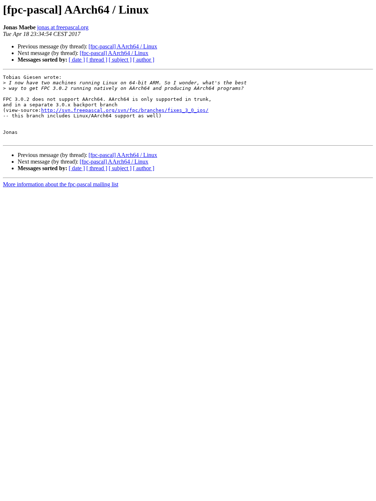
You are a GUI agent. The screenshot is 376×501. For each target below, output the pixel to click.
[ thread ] (96, 59)
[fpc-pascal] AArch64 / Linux (122, 46)
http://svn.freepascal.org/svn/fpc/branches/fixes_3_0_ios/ (125, 110)
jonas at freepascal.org (62, 27)
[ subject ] (120, 59)
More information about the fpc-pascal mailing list (60, 184)
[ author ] (143, 59)
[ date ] (77, 59)
